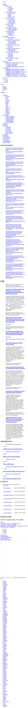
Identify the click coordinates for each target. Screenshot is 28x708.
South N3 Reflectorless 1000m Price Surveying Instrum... (13, 173)
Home (4, 86)
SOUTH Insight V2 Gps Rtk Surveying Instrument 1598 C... (14, 261)
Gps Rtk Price (12, 527)
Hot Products (3, 524)
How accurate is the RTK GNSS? (12, 478)
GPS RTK (5, 88)
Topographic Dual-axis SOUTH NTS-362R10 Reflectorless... (14, 187)
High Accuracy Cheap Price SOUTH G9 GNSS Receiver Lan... (14, 201)
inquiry (7, 310)
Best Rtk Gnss (5, 527)
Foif (4, 90)
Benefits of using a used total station (12, 449)
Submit (2, 522)
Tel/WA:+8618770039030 (6, 537)
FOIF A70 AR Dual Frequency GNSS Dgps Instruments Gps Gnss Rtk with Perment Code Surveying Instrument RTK (15, 320)
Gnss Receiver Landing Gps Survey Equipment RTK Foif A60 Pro (15, 391)
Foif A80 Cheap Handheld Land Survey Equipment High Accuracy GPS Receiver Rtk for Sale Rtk (15, 333)
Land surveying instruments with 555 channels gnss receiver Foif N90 (15, 367)
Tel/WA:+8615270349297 (6, 539)
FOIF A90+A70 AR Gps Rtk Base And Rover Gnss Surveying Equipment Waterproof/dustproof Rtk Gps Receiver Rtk (15, 291)
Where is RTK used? (8, 464)
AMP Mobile (13, 524)
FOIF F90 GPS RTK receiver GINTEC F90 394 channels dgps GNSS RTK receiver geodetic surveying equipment (14, 420)
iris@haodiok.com (4, 536)
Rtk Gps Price (3, 525)
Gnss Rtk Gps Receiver (11, 525)
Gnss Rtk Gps (20, 525)
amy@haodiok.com (5, 538)
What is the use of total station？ (11, 456)
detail (10, 310)
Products (5, 87)
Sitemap (8, 524)
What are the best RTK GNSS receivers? (14, 471)
